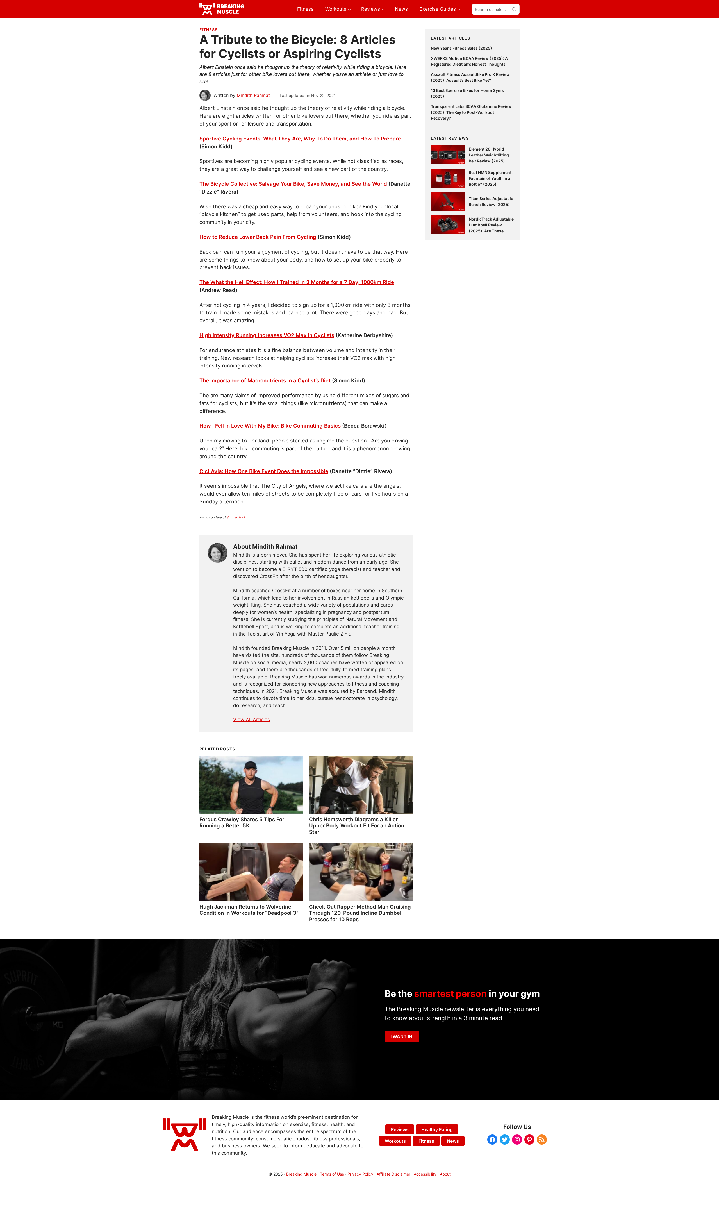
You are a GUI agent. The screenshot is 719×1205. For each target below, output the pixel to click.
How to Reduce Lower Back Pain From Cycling (257, 237)
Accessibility (425, 1174)
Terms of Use (332, 1174)
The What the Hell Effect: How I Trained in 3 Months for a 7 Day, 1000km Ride (296, 282)
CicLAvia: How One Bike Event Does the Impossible (263, 471)
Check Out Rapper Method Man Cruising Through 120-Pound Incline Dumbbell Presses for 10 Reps (360, 913)
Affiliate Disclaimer (393, 1174)
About (445, 1174)
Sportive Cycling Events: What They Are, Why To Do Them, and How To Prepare (300, 138)
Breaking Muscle (301, 1174)
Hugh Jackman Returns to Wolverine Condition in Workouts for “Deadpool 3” (249, 910)
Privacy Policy (360, 1174)
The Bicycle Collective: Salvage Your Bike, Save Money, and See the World (293, 184)
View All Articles (251, 719)
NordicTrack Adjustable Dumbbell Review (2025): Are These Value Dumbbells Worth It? (491, 231)
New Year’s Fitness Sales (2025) (461, 48)
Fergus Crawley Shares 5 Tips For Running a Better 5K (241, 822)
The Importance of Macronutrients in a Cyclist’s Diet (265, 380)
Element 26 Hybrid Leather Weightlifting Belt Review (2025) (489, 155)
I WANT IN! (402, 1036)
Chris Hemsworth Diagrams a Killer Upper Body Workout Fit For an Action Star (356, 825)
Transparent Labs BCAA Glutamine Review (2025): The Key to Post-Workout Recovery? (471, 112)
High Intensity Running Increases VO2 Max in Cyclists (266, 335)
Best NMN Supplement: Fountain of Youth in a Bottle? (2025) (491, 178)
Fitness (208, 29)
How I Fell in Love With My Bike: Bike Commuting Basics (270, 426)
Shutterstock (236, 517)
